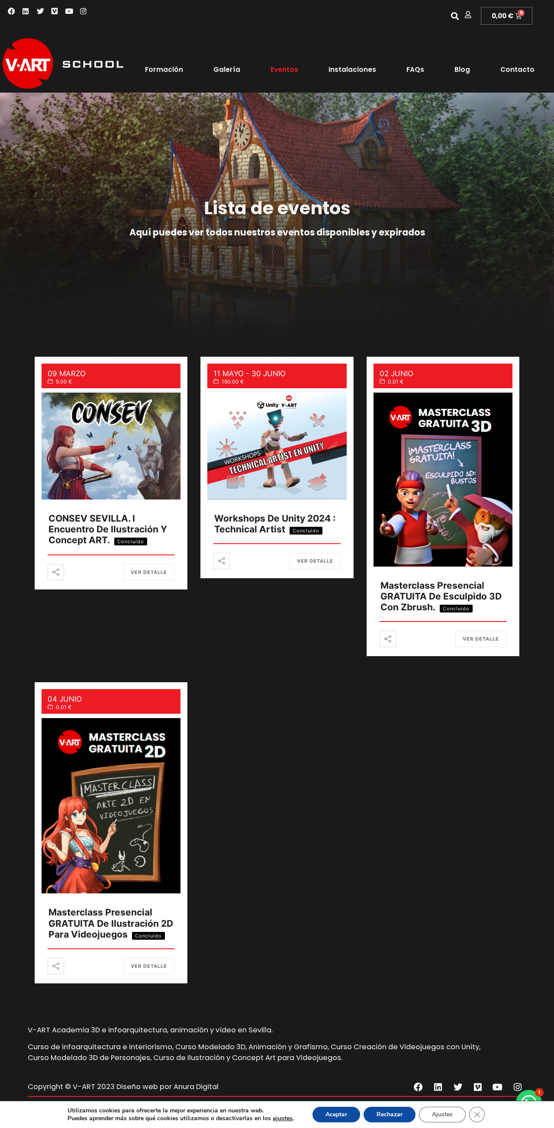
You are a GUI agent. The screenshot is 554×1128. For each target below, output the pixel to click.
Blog (462, 69)
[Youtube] (69, 11)
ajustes (283, 1118)
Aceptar (336, 1114)
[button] (455, 16)
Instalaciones (352, 69)
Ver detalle (149, 572)
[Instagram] (83, 11)
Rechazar (390, 1114)
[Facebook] (11, 11)
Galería (226, 69)
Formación (164, 69)
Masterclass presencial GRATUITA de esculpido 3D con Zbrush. (441, 596)
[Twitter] (40, 11)
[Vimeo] (55, 11)
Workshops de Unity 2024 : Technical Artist (274, 524)
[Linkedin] (26, 11)
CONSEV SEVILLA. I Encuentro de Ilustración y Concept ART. (107, 529)
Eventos (284, 69)
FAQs (415, 69)
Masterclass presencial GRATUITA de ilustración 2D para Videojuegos (110, 923)
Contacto (517, 69)
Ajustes (442, 1114)
